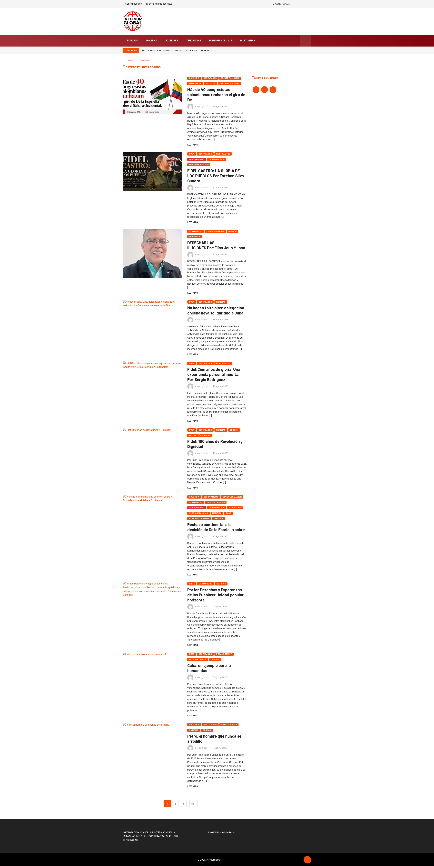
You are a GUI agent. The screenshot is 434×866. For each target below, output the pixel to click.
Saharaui (218, 519)
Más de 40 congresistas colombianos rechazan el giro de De (216, 94)
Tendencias (193, 40)
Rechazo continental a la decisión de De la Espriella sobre (216, 527)
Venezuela (194, 237)
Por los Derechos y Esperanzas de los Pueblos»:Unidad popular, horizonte (215, 594)
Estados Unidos (215, 231)
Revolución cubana (199, 435)
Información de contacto (159, 3)
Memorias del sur (220, 40)
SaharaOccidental (229, 84)
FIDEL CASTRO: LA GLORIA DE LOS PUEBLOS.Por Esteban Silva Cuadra (175, 50)
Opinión (232, 231)
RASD (228, 513)
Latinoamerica (216, 159)
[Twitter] (304, 4)
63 (192, 803)
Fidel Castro (223, 154)
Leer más (192, 144)
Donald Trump (224, 654)
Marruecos (195, 84)
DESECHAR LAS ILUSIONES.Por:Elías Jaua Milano (216, 245)
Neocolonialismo (198, 513)
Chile (192, 584)
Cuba (191, 154)
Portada (132, 40)
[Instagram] (310, 4)
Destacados (146, 60)
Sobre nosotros (133, 3)
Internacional (197, 159)
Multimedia (247, 40)
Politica (151, 40)
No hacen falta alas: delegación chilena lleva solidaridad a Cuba (215, 310)
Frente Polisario (230, 78)
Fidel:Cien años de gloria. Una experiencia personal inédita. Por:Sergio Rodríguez (213, 374)
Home (130, 60)
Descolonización (232, 497)
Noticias (210, 84)
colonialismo (211, 497)
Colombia (194, 78)
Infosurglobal (201, 106)
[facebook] (298, 4)
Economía (171, 40)
